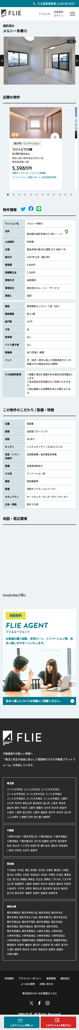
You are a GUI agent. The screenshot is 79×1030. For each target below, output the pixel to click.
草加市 (62, 803)
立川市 (10, 884)
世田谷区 (35, 875)
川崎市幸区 (57, 931)
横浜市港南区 (43, 922)
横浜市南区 (12, 917)
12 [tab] (71, 195)
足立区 (39, 879)
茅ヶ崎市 (55, 945)
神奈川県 (11, 906)
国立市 (56, 888)
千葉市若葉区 (60, 836)
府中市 (44, 884)
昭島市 (52, 884)
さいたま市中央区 (35, 794)
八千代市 (25, 846)
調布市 (59, 884)
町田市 (67, 884)
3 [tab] (19, 195)
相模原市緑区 (28, 940)
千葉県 (10, 830)
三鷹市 (28, 884)
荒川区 (15, 879)
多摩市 (36, 893)
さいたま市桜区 (54, 794)
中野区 (52, 875)
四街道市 (63, 846)
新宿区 (33, 870)
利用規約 (9, 978)
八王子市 (66, 879)
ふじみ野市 (12, 817)
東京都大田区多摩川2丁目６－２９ (45, 234)
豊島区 (67, 875)
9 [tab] (54, 195)
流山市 (15, 846)
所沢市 (18, 803)
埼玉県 (10, 783)
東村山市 (37, 888)
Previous (2, 60)
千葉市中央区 (14, 836)
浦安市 (54, 846)
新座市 (63, 808)
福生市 (64, 888)
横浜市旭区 (57, 922)
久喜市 (10, 812)
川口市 (10, 803)
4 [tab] (25, 195)
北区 (9, 879)
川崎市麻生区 (14, 940)
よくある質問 (28, 984)
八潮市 (18, 812)
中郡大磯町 (12, 954)
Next (77, 60)
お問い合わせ (46, 984)
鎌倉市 (28, 945)
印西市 (18, 850)
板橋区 (23, 879)
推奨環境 (51, 978)
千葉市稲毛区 (46, 836)
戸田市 (23, 808)
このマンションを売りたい (58, 1025)
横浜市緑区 (12, 926)
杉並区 (59, 875)
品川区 (10, 875)
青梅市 (36, 884)
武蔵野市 (19, 884)
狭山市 (46, 803)
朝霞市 (39, 808)
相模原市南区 (60, 940)
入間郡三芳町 (26, 817)
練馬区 (31, 879)
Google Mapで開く (14, 595)
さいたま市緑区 (51, 798)
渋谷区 (44, 875)
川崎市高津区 (28, 936)
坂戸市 (52, 812)
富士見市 (27, 812)
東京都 (10, 864)
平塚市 (20, 945)
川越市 (63, 798)
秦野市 (18, 949)
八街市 (10, 850)
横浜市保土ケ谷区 (28, 917)
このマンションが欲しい (21, 1025)
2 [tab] (14, 195)
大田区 (26, 875)
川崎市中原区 (14, 936)
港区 (27, 870)
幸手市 (59, 812)
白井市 (26, 850)
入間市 (31, 808)
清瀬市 (28, 893)
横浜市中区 (57, 913)
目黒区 (18, 875)
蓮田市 (44, 812)
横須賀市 (11, 945)
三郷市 (36, 812)
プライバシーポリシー (30, 978)
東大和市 (19, 893)
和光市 (55, 808)
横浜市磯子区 (46, 917)
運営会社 (65, 978)
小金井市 (11, 888)
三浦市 (10, 949)
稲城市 (44, 893)
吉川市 (67, 812)
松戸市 (53, 841)
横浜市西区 (44, 913)
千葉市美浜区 (26, 841)
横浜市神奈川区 (30, 913)
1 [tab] (8, 195)
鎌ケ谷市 (45, 846)
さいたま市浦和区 (16, 798)
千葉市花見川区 (30, 836)
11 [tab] (65, 195)
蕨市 (17, 808)
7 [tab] (42, 195)
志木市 (47, 808)
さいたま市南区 (34, 798)
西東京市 (53, 893)
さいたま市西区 (15, 789)
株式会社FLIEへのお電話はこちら (39, 993)
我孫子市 (35, 846)
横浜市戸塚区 (28, 922)
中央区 (20, 870)
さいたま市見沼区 (16, 794)
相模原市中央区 (44, 940)
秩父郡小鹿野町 (42, 817)
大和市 (33, 949)
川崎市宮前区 (58, 936)
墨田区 (57, 870)
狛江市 (10, 893)
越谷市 (10, 808)
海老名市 (43, 949)
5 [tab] (31, 195)
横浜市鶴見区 (14, 913)
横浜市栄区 (40, 926)
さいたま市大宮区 (50, 789)
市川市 (37, 841)
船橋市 (45, 841)
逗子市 (64, 945)
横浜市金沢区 (60, 917)
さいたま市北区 (32, 789)
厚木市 (26, 949)
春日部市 (37, 803)
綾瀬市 (59, 949)
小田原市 (45, 945)
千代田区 (11, 870)
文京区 (41, 870)
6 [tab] (37, 195)
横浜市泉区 (52, 926)
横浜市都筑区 (28, 931)
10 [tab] (60, 195)
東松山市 (27, 803)
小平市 (20, 888)
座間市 (52, 949)
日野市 (28, 888)
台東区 (49, 870)
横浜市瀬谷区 (26, 926)
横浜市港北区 (14, 922)
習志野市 (62, 841)
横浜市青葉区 (14, 931)
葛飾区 (47, 879)
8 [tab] (48, 195)
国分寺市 (47, 888)
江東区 (65, 870)
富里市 (33, 850)
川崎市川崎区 (43, 931)
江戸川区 (56, 879)
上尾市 (54, 803)
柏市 (9, 846)
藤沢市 (36, 945)
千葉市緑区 (12, 841)
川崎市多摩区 (43, 936)
